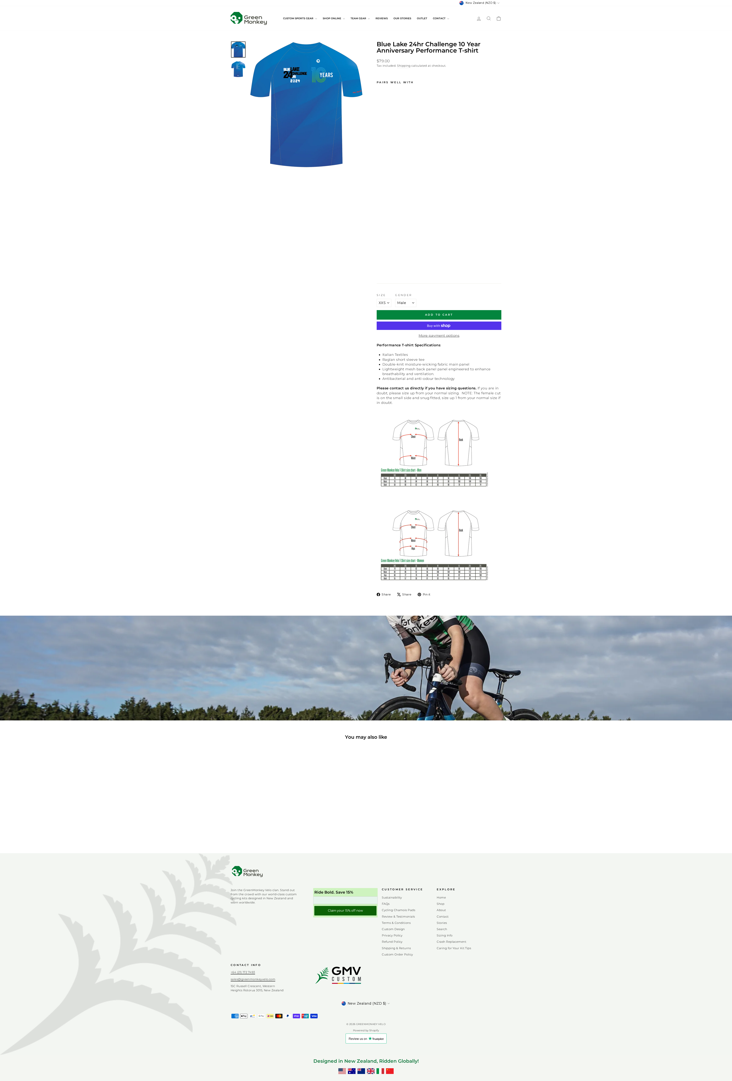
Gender (403, 295)
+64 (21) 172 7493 (243, 972)
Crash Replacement (451, 941)
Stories (442, 923)
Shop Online (332, 18)
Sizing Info (444, 935)
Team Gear (359, 18)
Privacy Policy (392, 935)
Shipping (404, 65)
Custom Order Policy (397, 954)
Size (381, 295)
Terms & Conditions (396, 923)
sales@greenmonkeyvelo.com (253, 979)
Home (441, 897)
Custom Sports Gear (298, 18)
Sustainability (392, 897)
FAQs (386, 904)
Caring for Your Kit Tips (454, 948)
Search (442, 929)
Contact (439, 18)
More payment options (439, 336)
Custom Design (393, 929)
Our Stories (402, 18)
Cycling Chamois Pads (398, 910)
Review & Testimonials (398, 916)
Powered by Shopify (366, 1030)
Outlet (422, 18)
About (441, 910)
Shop (440, 904)
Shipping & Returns (396, 948)
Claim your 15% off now (345, 910)
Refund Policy (392, 941)
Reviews (382, 18)
